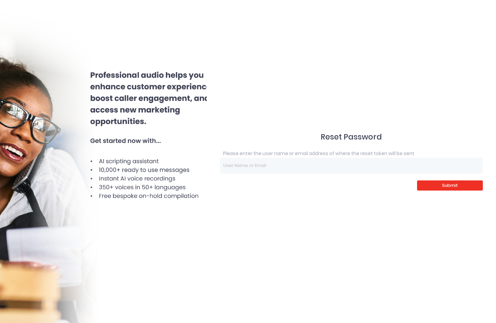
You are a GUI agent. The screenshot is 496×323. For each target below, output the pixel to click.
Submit (450, 185)
